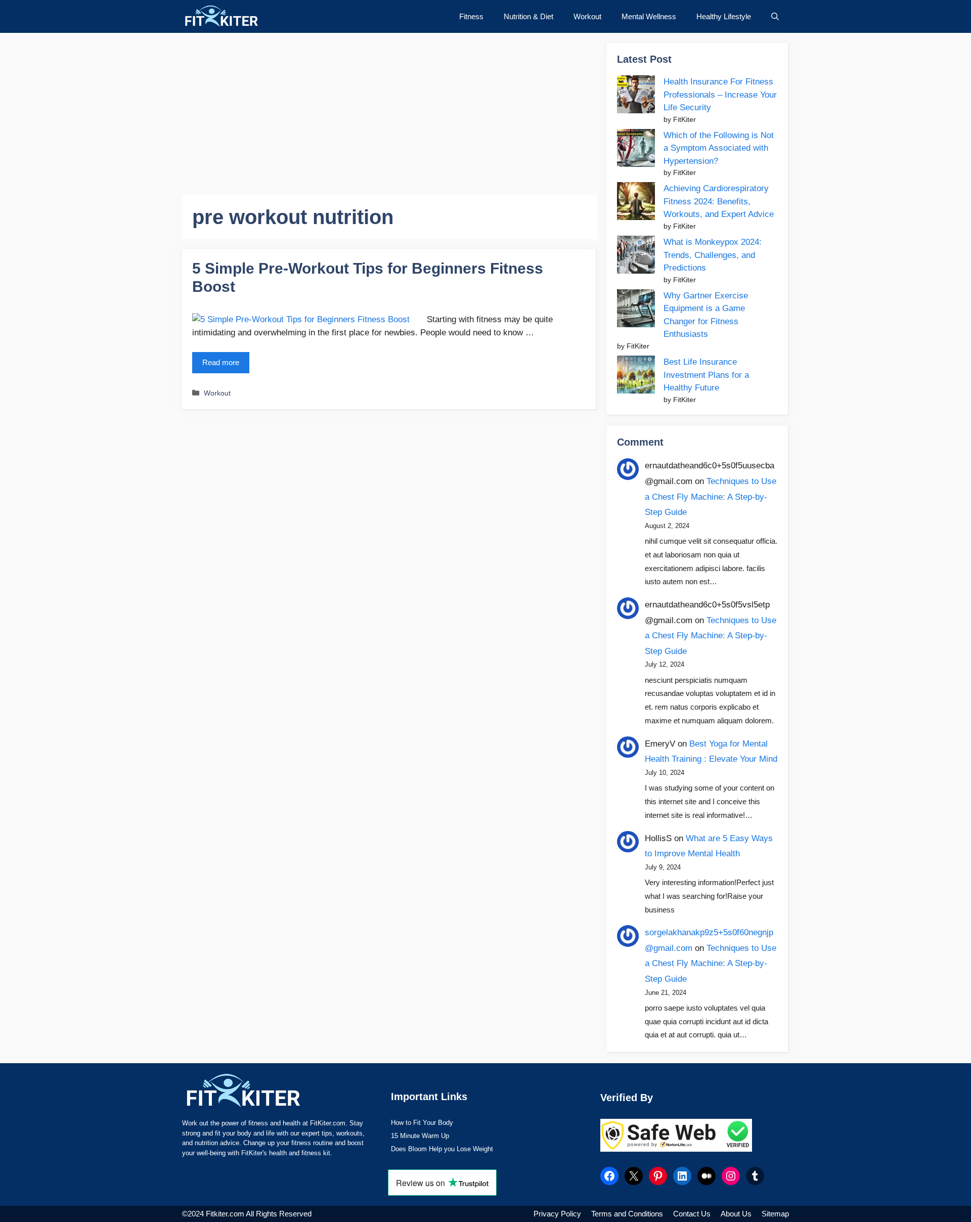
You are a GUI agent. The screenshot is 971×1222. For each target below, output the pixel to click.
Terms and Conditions (627, 1213)
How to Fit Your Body (422, 1122)
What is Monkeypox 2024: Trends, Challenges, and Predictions (713, 255)
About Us (736, 1213)
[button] (775, 16)
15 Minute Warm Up (420, 1136)
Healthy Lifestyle (723, 16)
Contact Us (692, 1213)
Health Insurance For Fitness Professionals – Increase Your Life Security (720, 94)
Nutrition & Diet (528, 16)
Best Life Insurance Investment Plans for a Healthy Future (706, 374)
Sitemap (775, 1213)
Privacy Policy (557, 1213)
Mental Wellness (649, 16)
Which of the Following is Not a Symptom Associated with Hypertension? (719, 148)
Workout (587, 16)
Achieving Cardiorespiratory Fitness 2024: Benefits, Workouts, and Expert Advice (719, 201)
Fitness (471, 16)
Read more (220, 362)
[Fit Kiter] (239, 16)
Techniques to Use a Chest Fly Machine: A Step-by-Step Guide (710, 496)
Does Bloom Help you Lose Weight (442, 1149)
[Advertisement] (389, 114)
